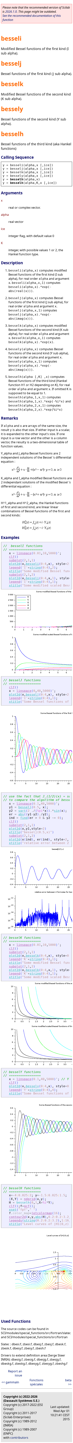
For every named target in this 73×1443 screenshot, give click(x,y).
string (35, 567)
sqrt (22, 811)
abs (21, 814)
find (24, 818)
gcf (27, 1206)
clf (12, 557)
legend (14, 567)
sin (57, 811)
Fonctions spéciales (36, 1382)
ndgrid (29, 1199)
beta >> (68, 1382)
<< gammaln (10, 1382)
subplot (15, 560)
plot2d (14, 564)
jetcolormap (41, 1213)
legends (15, 1220)
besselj (32, 694)
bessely (32, 1086)
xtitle (14, 571)
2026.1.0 (11, 12)
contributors (19, 1438)
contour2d (17, 1217)
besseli (32, 564)
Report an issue (15, 1373)
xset (12, 1209)
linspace (23, 553)
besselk (32, 955)
